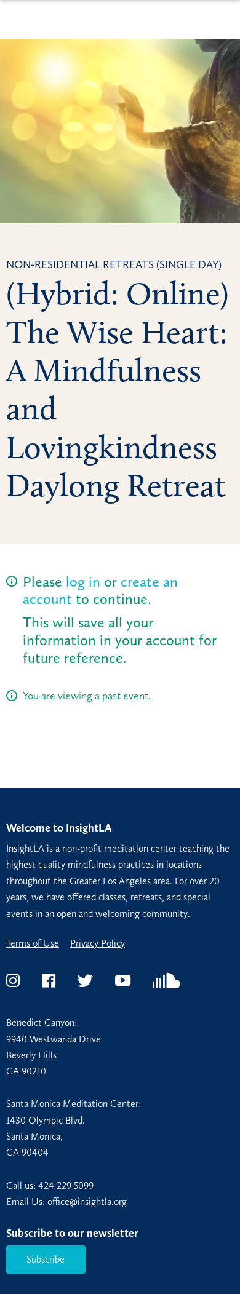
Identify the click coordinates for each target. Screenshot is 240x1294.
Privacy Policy (97, 943)
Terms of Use (32, 943)
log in (83, 581)
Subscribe (45, 1259)
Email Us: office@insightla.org (66, 1201)
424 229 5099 (66, 1185)
